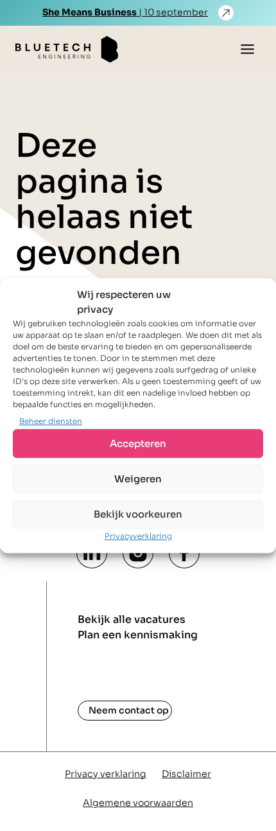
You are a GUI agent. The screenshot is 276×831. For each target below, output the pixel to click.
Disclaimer (186, 774)
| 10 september (125, 12)
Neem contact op (129, 710)
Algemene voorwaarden (138, 803)
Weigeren (138, 479)
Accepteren (138, 443)
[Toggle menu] (247, 49)
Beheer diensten (50, 421)
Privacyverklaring (138, 536)
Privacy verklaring (105, 774)
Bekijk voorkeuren (138, 514)
